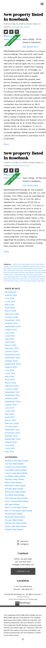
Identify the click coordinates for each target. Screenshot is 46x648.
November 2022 (12, 433)
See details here (30, 47)
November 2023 (12, 395)
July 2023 (9, 408)
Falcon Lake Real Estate (16, 473)
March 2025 (10, 345)
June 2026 (10, 301)
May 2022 (9, 451)
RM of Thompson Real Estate (27, 277)
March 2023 (10, 420)
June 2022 (10, 448)
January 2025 (11, 351)
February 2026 (12, 314)
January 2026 (11, 317)
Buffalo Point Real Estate (21, 264)
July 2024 (9, 370)
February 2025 (12, 348)
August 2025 (11, 329)
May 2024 (9, 376)
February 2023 (12, 423)
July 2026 (9, 298)
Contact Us (23, 571)
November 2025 (12, 320)
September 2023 (13, 401)
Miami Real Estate (10, 270)
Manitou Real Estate (35, 268)
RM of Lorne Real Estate (16, 507)
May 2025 (9, 339)
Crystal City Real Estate (12, 266)
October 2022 (11, 436)
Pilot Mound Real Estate (16, 498)
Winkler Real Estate (38, 281)
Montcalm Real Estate (24, 270)
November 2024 (12, 357)
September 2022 (13, 439)
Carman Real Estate (37, 264)
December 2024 (12, 354)
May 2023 (9, 414)
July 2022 (9, 445)
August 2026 (11, 295)
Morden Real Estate (14, 489)
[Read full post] (12, 40)
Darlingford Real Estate (28, 266)
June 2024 (10, 373)
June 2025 (10, 336)
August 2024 (11, 367)
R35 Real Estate (32, 274)
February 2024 (12, 386)
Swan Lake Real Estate (23, 281)
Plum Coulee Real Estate (17, 274)
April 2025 (9, 342)
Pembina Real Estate (27, 272)
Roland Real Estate (13, 514)
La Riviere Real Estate (20, 268)
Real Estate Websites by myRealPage (23, 599)
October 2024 (11, 361)
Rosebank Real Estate (20, 27)
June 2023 (10, 411)
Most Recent (11, 292)
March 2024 (10, 383)
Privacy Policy (22, 597)
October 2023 (11, 398)
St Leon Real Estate (32, 279)
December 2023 (12, 392)
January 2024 (11, 389)
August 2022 (11, 442)
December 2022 (12, 429)
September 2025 (13, 326)
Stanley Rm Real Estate (16, 523)
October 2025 (11, 323)
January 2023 (11, 426)
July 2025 (9, 333)
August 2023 (11, 404)
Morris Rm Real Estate (11, 272)
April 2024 (10, 379)
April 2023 (9, 417)
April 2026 (9, 308)
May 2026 (9, 304)
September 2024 (13, 364)
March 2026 (10, 311)
